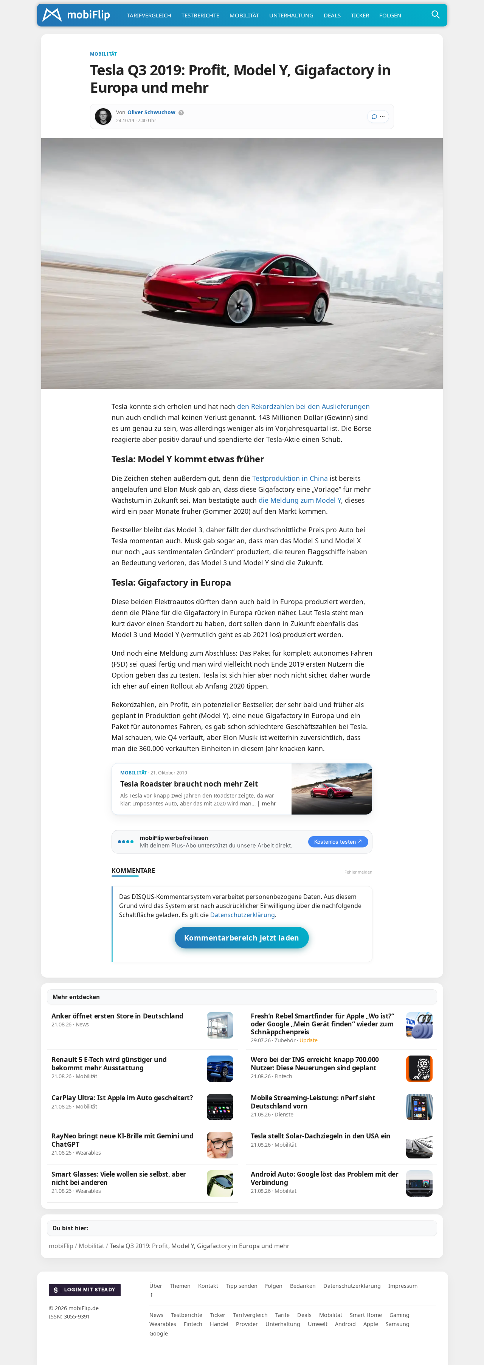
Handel (219, 1324)
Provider (247, 1324)
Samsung (398, 1324)
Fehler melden (358, 872)
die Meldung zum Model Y (300, 500)
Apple (370, 1324)
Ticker (360, 15)
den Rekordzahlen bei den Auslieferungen (303, 406)
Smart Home (366, 1314)
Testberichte (200, 15)
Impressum (402, 1285)
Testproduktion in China (290, 478)
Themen (180, 1285)
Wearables (162, 1324)
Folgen (390, 15)
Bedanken (303, 1285)
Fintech (193, 1324)
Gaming (399, 1314)
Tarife (282, 1314)
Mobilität (244, 15)
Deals (332, 15)
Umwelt (317, 1324)
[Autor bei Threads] (181, 112)
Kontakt (208, 1285)
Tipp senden (242, 1285)
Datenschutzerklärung (242, 915)
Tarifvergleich (149, 15)
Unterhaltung (291, 15)
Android (345, 1324)
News (156, 1314)
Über (155, 1285)
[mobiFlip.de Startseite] (78, 15)
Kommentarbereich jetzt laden (241, 938)
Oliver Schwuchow (151, 112)
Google (158, 1333)
